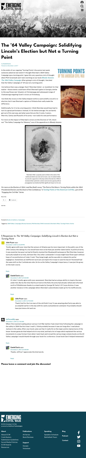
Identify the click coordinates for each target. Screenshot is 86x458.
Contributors (6, 437)
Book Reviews (28, 437)
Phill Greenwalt (45, 223)
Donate (25, 446)
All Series (26, 435)
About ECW (5, 435)
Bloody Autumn (26, 223)
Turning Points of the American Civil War (58, 190)
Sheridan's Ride (55, 223)
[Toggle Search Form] (82, 6)
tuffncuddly (10, 319)
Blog (63, 431)
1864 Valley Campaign (14, 223)
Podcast (65, 436)
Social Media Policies (9, 442)
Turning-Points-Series (67, 223)
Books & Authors (12, 220)
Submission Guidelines (9, 440)
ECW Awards (6, 445)
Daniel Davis (7, 63)
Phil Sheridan (36, 223)
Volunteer (26, 448)
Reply (7, 271)
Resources (5, 447)
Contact (65, 440)
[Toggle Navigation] (82, 10)
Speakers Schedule (51, 435)
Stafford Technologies (15, 426)
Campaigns (21, 220)
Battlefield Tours (50, 437)
